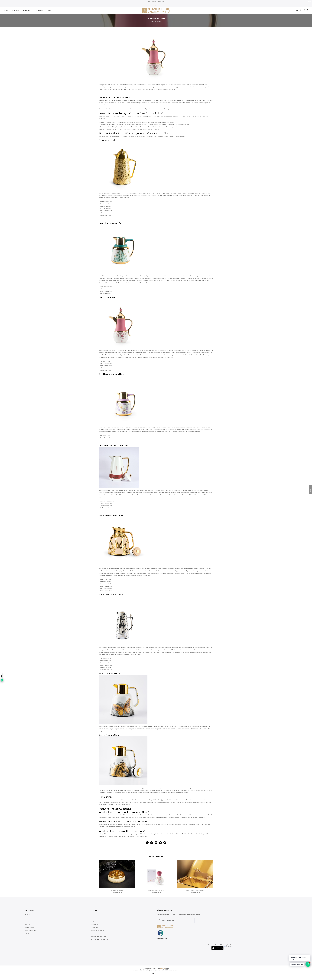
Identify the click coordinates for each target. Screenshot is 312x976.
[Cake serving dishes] (148, 850)
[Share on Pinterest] (156, 842)
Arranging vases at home (156, 890)
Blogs (49, 10)
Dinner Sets (28, 924)
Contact (93, 933)
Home (6, 10)
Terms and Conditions (97, 930)
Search (154, 973)
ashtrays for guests (117, 890)
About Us (94, 918)
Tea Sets (27, 918)
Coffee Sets (28, 915)
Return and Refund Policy (98, 936)
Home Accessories (30, 930)
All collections (95, 924)
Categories (15, 10)
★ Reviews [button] (310, 489)
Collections (26, 10)
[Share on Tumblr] (160, 842)
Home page (94, 915)
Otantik (162, 968)
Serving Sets (28, 921)
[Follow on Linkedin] (98, 939)
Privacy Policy (95, 927)
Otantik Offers (39, 10)
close (3, 1)
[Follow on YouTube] (104, 939)
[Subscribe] (191, 920)
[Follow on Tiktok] (107, 939)
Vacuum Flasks (29, 927)
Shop (92, 921)
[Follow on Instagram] (95, 939)
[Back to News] (156, 850)
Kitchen (27, 933)
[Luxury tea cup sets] (164, 850)
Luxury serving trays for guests (195, 890)
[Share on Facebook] (147, 842)
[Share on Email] (164, 842)
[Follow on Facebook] (92, 939)
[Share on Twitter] (151, 842)
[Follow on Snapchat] (101, 939)
